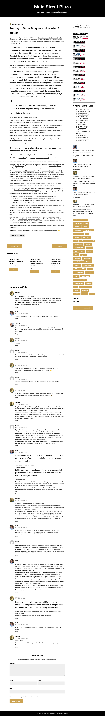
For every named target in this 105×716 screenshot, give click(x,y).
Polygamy (76, 290)
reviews (54, 41)
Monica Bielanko (84, 139)
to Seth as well (23, 219)
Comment (13, 663)
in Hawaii (56, 217)
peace (76, 286)
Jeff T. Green (82, 117)
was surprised (19, 135)
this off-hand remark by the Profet (28, 144)
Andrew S (57, 172)
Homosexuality (87, 265)
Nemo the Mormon (84, 111)
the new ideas (39, 158)
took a (33, 219)
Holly (16, 312)
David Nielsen (83, 120)
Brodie (76, 33)
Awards (82, 33)
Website (12, 689)
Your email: (76, 301)
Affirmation (85, 226)
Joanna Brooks (83, 137)
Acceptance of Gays (81, 223)
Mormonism (25, 217)
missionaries (89, 272)
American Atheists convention (50, 205)
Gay (76, 255)
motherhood (88, 283)
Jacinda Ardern (83, 118)
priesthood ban (85, 290)
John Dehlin (82, 128)
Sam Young (82, 122)
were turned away (35, 39)
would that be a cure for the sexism (38, 125)
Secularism (77, 293)
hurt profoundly (44, 67)
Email (39, 680)
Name (12, 680)
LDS (76, 269)
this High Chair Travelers (50, 225)
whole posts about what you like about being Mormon (34, 139)
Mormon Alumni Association (80, 279)
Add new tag (77, 226)
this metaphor (38, 130)
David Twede (83, 135)
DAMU (76, 240)
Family (82, 251)
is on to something (15, 43)
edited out (20, 127)
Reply (16, 307)
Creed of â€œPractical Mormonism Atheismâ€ (26, 190)
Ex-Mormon (88, 244)
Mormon (85, 276)
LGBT (83, 269)
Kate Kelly (12, 174)
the (13, 117)
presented (46, 158)
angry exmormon (78, 230)
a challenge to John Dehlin (32, 183)
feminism (89, 251)
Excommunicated (79, 247)
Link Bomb (79, 272)
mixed (49, 41)
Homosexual (77, 265)
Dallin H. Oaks (86, 237)
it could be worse (19, 166)
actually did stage (41, 120)
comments (77, 237)
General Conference (78, 261)
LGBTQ (89, 269)
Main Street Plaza (52, 7)
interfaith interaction (28, 171)
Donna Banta (76, 150)
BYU (87, 234)
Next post (59, 246)
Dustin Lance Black (78, 244)
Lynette (30, 219)
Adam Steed (82, 113)
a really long (49, 171)
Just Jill (17, 323)
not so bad (54, 127)
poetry (82, 286)
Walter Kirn (82, 141)
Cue (11, 117)
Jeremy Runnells (83, 126)
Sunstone (85, 293)
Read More (13, 269)
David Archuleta (83, 115)
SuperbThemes (64, 713)
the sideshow (22, 158)
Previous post (14, 246)
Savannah (82, 124)
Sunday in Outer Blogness (17, 235)
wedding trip (50, 217)
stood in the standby (43, 38)
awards (88, 230)
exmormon (89, 247)
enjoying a (44, 217)
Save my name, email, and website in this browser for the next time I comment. (30, 697)
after (20, 217)
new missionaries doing (34, 168)
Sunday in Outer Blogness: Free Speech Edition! (16, 262)
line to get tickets (53, 38)
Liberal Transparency (45, 615)
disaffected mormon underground (87, 240)
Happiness (88, 261)
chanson (17, 292)
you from (32, 158)
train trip (38, 219)
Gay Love (83, 255)
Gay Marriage (77, 258)
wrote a (44, 171)
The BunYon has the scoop (33, 212)
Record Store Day (40, 207)
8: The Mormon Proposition (80, 219)
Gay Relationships (87, 258)
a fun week (18, 171)
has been (38, 217)
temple (92, 293)
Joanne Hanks (22, 207)
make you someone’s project (43, 164)
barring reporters (20, 65)
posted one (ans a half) (31, 225)
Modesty (76, 276)
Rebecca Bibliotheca (84, 109)
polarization (17, 117)
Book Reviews (78, 234)
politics (88, 286)
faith (76, 251)
